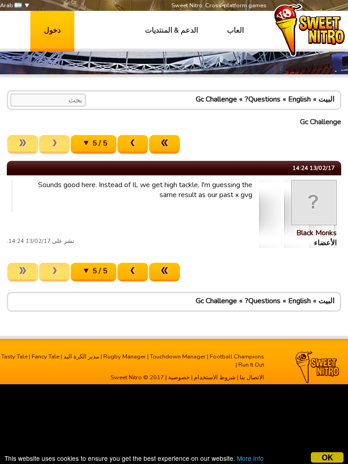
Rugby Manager (124, 357)
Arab (7, 5)
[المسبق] (132, 144)
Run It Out (251, 365)
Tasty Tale (14, 357)
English (299, 99)
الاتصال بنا (252, 377)
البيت (326, 99)
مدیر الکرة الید (81, 357)
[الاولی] (164, 144)
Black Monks (316, 233)
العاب (235, 30)
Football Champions (237, 357)
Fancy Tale (45, 357)
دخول (52, 30)
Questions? (262, 99)
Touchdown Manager (178, 357)
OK (327, 457)
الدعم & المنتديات (171, 30)
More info (250, 458)
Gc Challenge (216, 99)
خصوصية (179, 377)
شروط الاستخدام (215, 377)
